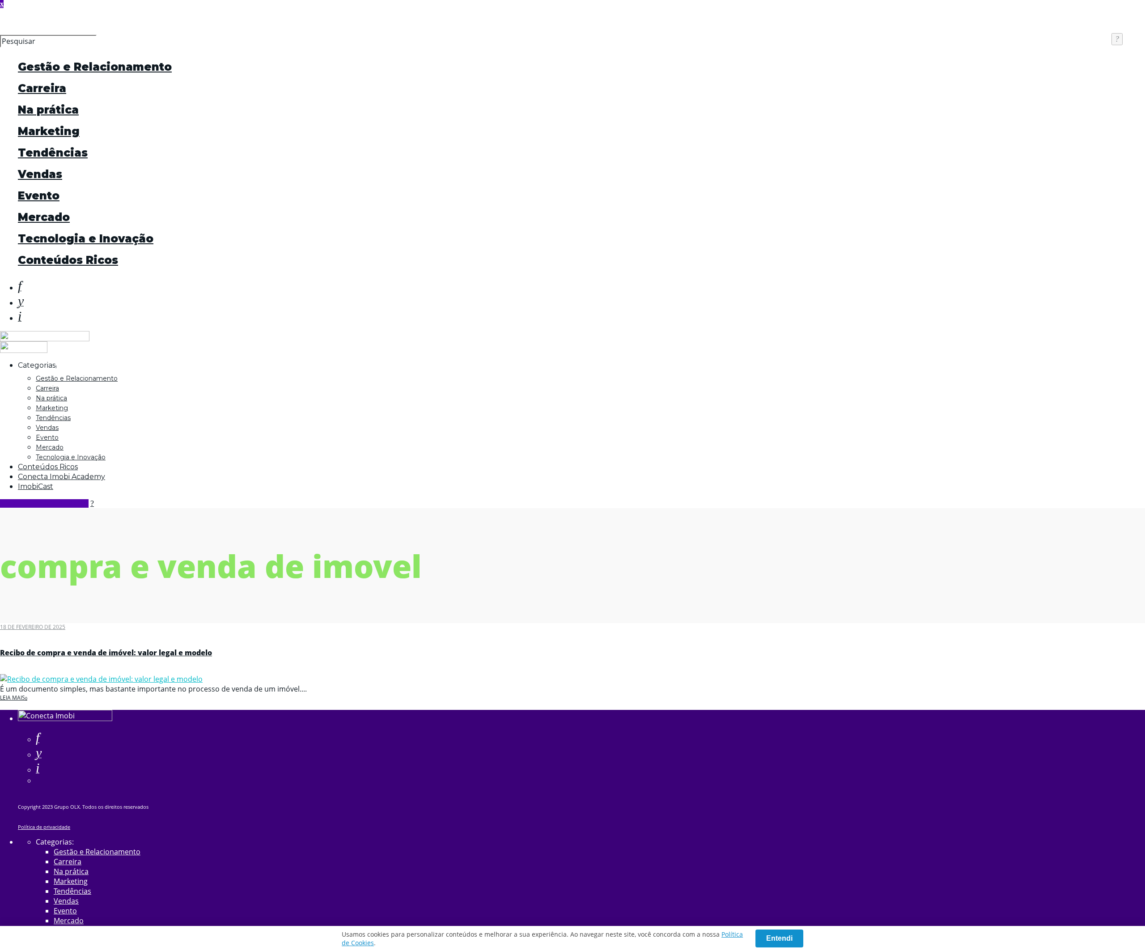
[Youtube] (21, 303)
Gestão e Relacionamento (95, 66)
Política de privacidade (44, 827)
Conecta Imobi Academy (61, 476)
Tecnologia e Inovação (85, 238)
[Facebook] (37, 739)
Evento (38, 195)
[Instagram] (19, 318)
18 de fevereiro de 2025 (32, 627)
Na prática (48, 109)
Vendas (40, 174)
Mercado (44, 217)
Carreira (42, 88)
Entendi (779, 938)
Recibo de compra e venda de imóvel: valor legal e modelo (106, 653)
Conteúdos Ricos (68, 260)
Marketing (49, 131)
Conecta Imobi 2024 (44, 503)
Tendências (53, 152)
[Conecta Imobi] (65, 718)
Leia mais (12, 697)
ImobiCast (35, 486)
